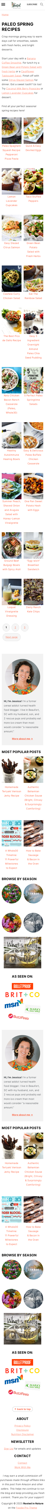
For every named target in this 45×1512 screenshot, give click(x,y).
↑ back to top (22, 1409)
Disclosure (22, 1430)
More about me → (22, 738)
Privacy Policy (22, 1425)
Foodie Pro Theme (26, 1507)
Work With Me (22, 1467)
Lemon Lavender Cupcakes (18, 93)
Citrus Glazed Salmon (21, 80)
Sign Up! (9, 1448)
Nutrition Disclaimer (22, 1434)
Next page (12, 637)
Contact (22, 1462)
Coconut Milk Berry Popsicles (23, 88)
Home (5, 14)
